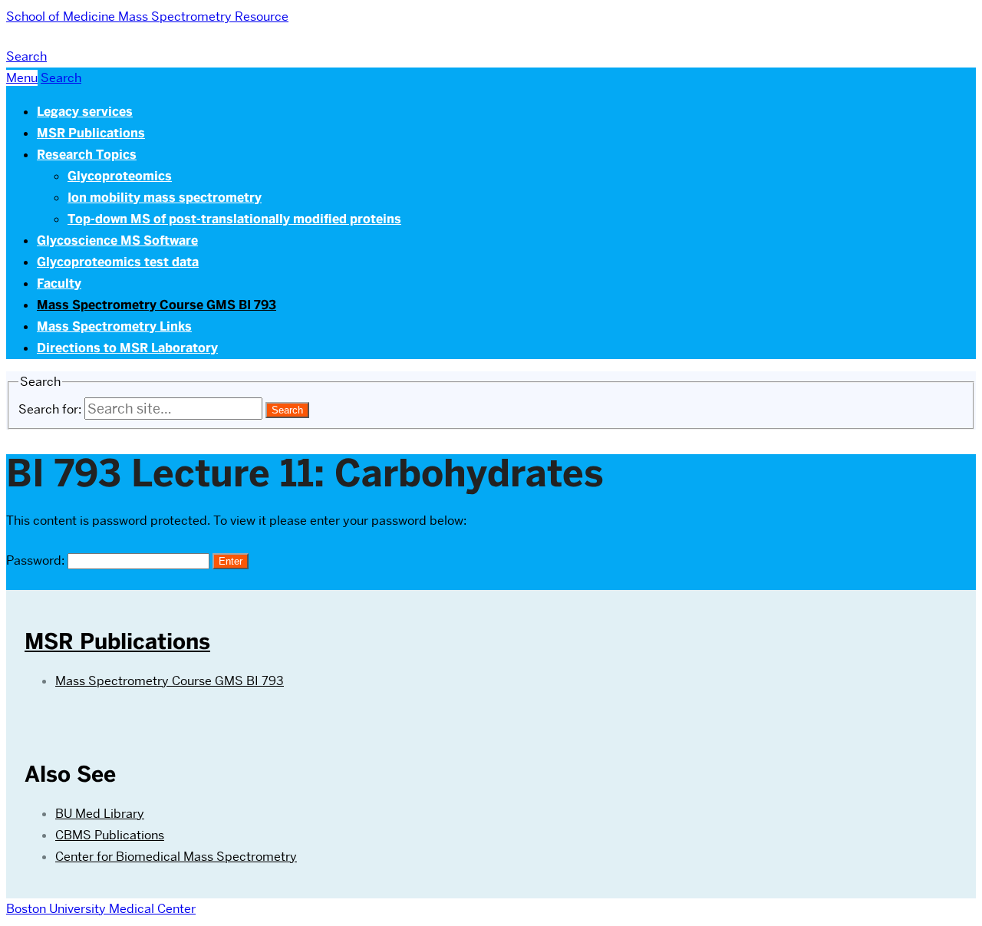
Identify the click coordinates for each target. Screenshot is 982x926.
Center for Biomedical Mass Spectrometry (176, 857)
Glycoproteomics (120, 176)
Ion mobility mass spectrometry (165, 197)
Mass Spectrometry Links (114, 326)
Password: (37, 560)
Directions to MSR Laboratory (127, 348)
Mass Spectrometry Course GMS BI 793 (156, 305)
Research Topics (87, 155)
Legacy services (85, 112)
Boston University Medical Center (101, 909)
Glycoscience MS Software (117, 240)
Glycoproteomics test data (118, 262)
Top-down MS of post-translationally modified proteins (234, 219)
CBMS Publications (109, 835)
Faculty (59, 283)
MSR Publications (91, 133)
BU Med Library (99, 814)
